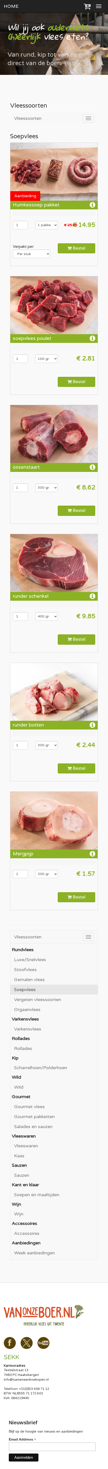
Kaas (19, 1156)
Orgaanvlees (27, 1009)
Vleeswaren (26, 1146)
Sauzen (21, 1175)
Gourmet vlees (29, 1106)
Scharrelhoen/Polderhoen (40, 1067)
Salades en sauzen (33, 1126)
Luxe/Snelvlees (30, 959)
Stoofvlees (25, 969)
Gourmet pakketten (34, 1116)
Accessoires (26, 1233)
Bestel (78, 248)
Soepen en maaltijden (36, 1194)
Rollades (23, 1048)
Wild (18, 1087)
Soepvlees (25, 989)
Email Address (22, 1439)
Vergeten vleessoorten (37, 999)
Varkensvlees (27, 1029)
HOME (11, 6)
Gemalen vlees (29, 979)
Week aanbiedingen (34, 1253)
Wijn (18, 1214)
